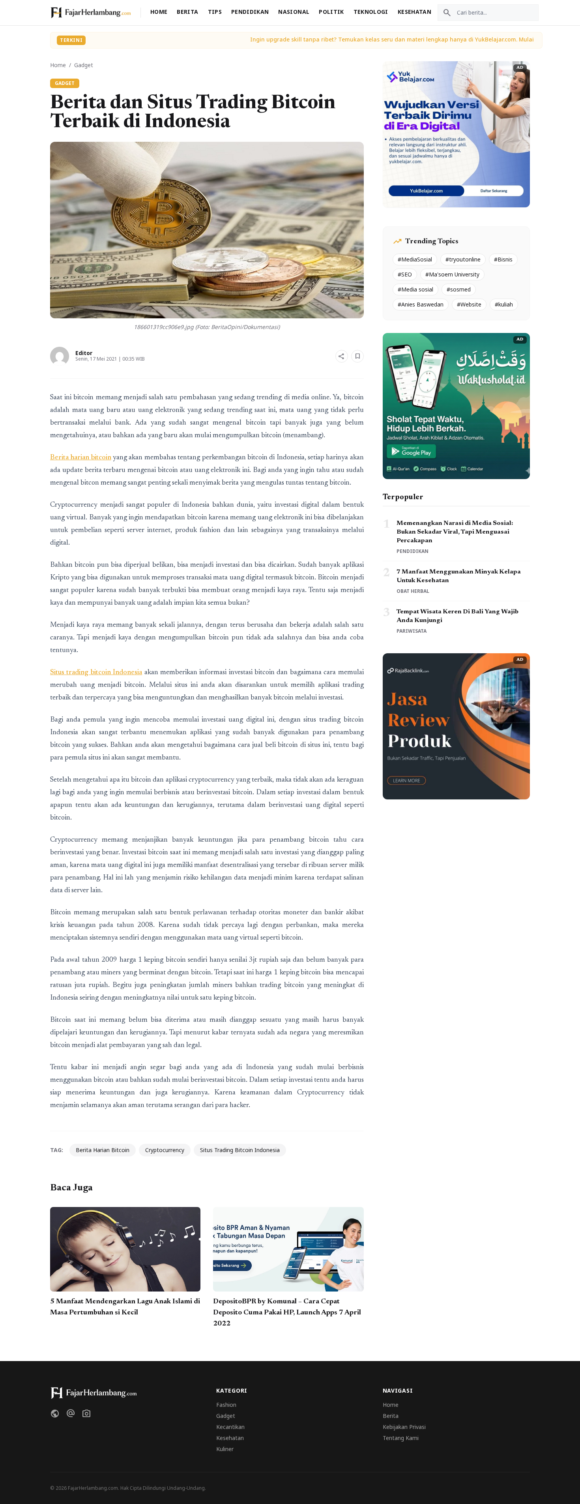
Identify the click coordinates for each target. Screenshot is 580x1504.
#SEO (405, 274)
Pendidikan (250, 11)
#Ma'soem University (452, 274)
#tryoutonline (463, 259)
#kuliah (504, 304)
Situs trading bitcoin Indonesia (96, 672)
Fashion (226, 1404)
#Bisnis (503, 259)
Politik (331, 11)
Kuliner (225, 1449)
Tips (215, 11)
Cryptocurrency (164, 1150)
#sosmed (459, 289)
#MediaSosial (415, 259)
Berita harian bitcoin (80, 457)
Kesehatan (414, 11)
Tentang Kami (401, 1438)
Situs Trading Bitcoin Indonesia (240, 1150)
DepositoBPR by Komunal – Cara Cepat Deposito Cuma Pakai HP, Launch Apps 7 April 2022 (287, 1312)
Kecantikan (230, 1427)
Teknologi (371, 11)
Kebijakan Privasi (404, 1427)
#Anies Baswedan (420, 304)
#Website (469, 304)
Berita (187, 11)
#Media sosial (415, 289)
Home (158, 11)
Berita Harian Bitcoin (102, 1150)
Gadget (83, 65)
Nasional (293, 11)
